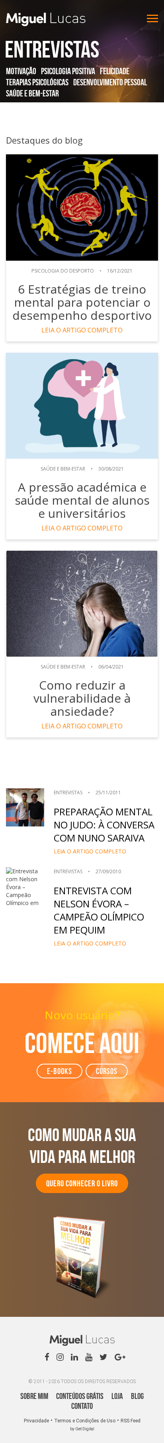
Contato (82, 1406)
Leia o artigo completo (82, 330)
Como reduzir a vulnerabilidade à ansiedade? (82, 698)
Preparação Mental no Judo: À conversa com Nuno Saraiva (104, 824)
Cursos (106, 1071)
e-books (59, 1071)
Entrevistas (68, 792)
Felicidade (114, 71)
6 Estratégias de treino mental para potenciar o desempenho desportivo (82, 302)
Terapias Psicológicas (37, 82)
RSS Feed (131, 1421)
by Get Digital (82, 1429)
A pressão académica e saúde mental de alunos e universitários (82, 500)
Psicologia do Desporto (62, 270)
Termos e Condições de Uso (84, 1421)
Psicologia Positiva (68, 71)
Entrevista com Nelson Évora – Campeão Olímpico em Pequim (99, 910)
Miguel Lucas (46, 19)
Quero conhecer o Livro (82, 1183)
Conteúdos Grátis (79, 1396)
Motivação (21, 71)
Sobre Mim (34, 1396)
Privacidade (36, 1421)
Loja (117, 1396)
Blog (137, 1396)
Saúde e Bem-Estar (32, 93)
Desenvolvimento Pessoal (110, 82)
